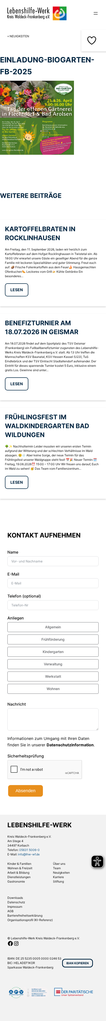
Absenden (25, 790)
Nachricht (16, 704)
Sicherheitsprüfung (25, 755)
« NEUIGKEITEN (18, 36)
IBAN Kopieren (77, 963)
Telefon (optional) (24, 596)
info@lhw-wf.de (29, 854)
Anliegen (15, 618)
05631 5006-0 (29, 850)
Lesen (16, 289)
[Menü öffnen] (96, 13)
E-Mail (13, 574)
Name (12, 552)
